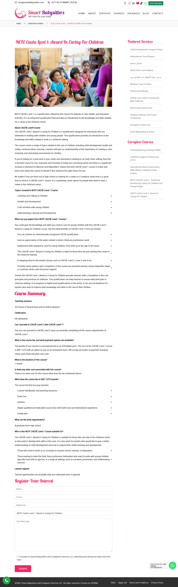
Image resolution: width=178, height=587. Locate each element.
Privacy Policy (157, 582)
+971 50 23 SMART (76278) (64, 2)
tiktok (142, 4)
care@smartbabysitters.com (31, 2)
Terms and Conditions (139, 582)
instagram (131, 4)
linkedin (135, 4)
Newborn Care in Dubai (140, 84)
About (92, 13)
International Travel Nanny (142, 56)
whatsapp (147, 4)
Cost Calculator (156, 3)
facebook (127, 4)
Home (81, 13)
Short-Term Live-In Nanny (141, 70)
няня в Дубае (136, 63)
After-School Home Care (141, 107)
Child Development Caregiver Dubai (146, 49)
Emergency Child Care (140, 124)
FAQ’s (113, 582)
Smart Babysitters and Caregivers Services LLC (42, 583)
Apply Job (122, 582)
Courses (119, 13)
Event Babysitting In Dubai (142, 131)
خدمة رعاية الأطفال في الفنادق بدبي (145, 77)
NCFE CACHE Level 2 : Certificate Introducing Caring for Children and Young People (146, 183)
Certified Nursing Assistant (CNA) (145, 150)
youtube (139, 4)
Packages (134, 13)
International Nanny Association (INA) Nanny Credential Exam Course (145, 170)
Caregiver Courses (35, 23)
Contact (157, 13)
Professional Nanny (139, 91)
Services (105, 13)
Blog (146, 13)
